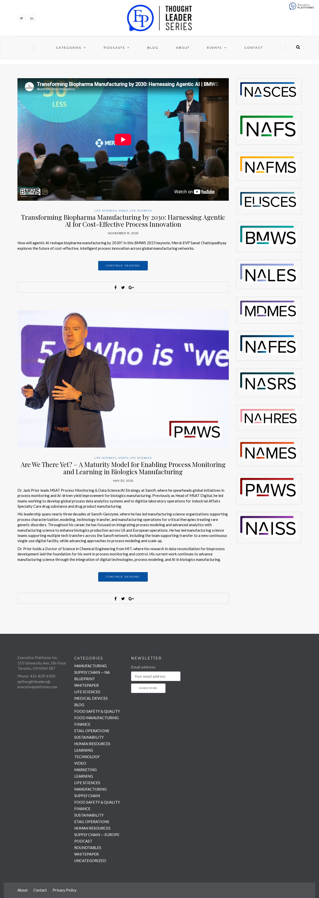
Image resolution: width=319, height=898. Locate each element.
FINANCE (82, 724)
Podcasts (114, 47)
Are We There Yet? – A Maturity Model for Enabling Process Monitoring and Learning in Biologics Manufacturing (123, 468)
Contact (253, 47)
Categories (68, 47)
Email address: (143, 667)
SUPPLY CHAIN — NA (92, 672)
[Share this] (116, 287)
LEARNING (83, 750)
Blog (153, 47)
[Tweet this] (123, 287)
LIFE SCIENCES (105, 210)
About (183, 47)
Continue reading (123, 265)
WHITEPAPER (86, 685)
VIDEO (123, 210)
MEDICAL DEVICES (91, 698)
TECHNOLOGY (87, 756)
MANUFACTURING (90, 666)
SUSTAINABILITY (89, 737)
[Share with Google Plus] (131, 287)
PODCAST (83, 841)
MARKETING (85, 769)
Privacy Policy (65, 890)
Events (214, 47)
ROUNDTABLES (87, 847)
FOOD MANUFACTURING (96, 717)
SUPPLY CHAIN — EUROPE (96, 834)
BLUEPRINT (84, 678)
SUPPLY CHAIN (87, 795)
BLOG (79, 704)
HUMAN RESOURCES (92, 743)
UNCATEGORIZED (90, 860)
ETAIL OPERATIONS (91, 730)
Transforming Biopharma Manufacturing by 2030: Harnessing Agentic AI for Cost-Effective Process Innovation (123, 221)
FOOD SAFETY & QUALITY (97, 711)
